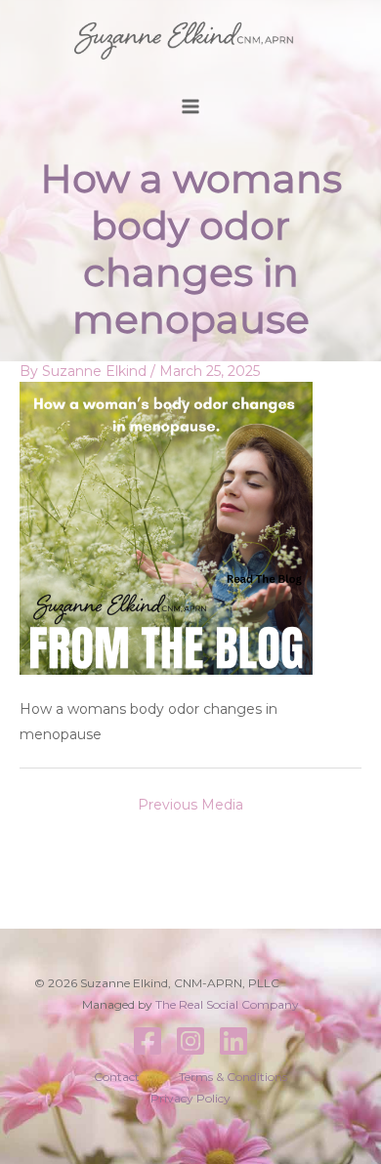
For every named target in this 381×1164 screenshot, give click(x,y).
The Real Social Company (227, 1004)
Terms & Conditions (233, 1076)
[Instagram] (190, 1041)
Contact (117, 1076)
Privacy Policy (190, 1098)
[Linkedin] (233, 1041)
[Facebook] (147, 1041)
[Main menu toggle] (191, 107)
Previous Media (190, 804)
